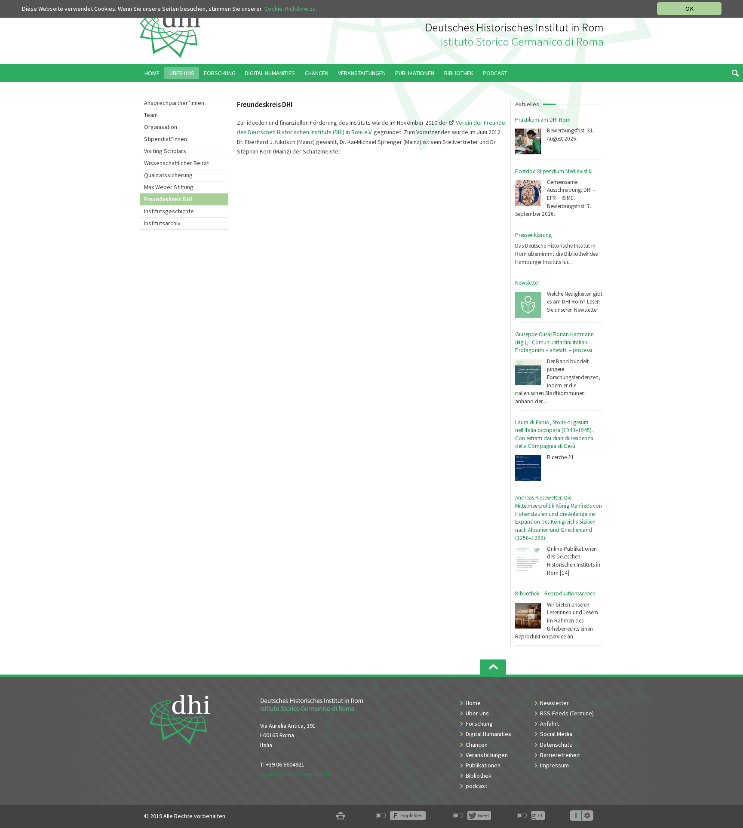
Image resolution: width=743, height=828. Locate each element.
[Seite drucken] (340, 816)
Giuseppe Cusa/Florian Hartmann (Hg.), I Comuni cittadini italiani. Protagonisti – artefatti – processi (554, 342)
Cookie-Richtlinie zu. (290, 8)
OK (689, 8)
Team (151, 115)
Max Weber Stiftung (168, 187)
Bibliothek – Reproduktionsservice (555, 593)
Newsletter (527, 282)
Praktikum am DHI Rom (543, 119)
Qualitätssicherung (168, 175)
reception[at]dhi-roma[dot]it (296, 774)
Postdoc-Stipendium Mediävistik (553, 171)
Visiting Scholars (165, 151)
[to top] (493, 667)
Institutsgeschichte (169, 211)
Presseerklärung (533, 235)
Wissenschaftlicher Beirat (176, 163)
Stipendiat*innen (165, 139)
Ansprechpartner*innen (174, 103)
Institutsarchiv (162, 223)
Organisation (160, 127)
